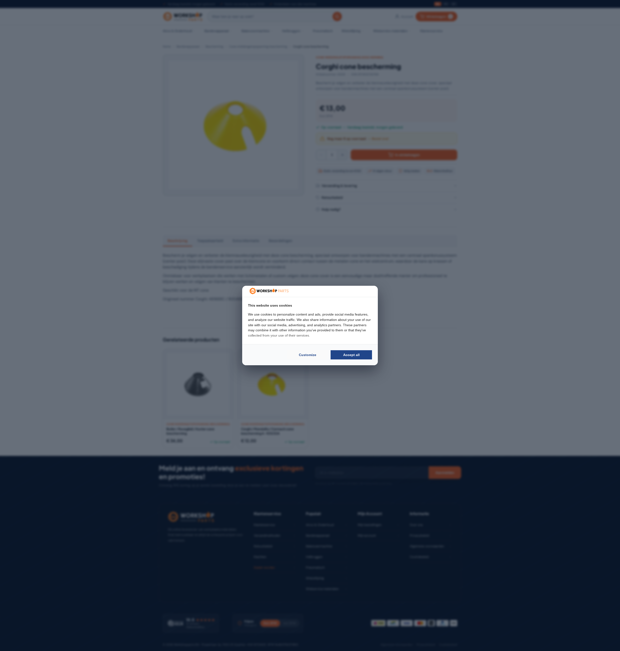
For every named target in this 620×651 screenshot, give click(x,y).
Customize (307, 355)
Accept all (351, 355)
